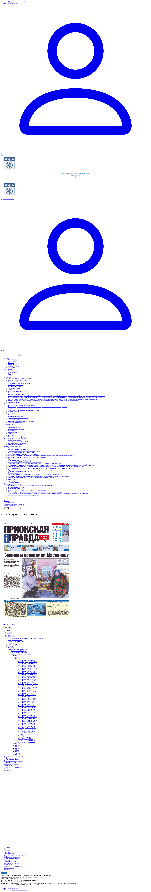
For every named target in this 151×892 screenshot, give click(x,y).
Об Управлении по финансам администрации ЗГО (23, 405)
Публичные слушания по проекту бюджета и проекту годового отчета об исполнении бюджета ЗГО (37, 407)
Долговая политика (13, 411)
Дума (9, 374)
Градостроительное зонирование (17, 443)
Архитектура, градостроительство (18, 441)
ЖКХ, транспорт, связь (14, 440)
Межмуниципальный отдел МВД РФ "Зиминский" (23, 454)
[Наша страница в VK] (2, 887)
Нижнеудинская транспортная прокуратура (21, 452)
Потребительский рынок (15, 386)
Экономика (7, 377)
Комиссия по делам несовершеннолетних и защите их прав (25, 426)
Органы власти (8, 369)
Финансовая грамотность (15, 422)
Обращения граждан (10, 861)
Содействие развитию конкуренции (18, 393)
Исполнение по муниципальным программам (21, 421)
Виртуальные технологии (19, 890)
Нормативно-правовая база (16, 416)
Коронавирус (12, 481)
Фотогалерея (11, 367)
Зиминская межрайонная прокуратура (19, 449)
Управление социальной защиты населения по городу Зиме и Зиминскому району (32, 470)
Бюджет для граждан (14, 419)
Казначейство (12, 413)
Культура (10, 433)
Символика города (13, 366)
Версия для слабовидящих (10, 3)
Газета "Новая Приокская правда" (14, 505)
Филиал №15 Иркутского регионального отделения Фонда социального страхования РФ (34, 463)
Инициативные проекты (11, 863)
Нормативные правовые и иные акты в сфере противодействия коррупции (30, 485)
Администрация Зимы (7, 199)
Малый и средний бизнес (15, 385)
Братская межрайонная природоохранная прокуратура (24, 451)
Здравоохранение (13, 432)
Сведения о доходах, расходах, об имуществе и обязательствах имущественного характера (35, 492)
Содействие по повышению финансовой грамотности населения (27, 448)
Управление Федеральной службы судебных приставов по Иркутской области (31, 477)
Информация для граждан (12, 446)
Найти (19, 355)
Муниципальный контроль (16, 444)
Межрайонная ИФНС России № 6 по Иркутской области (25, 462)
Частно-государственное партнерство (19, 383)
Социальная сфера (9, 424)
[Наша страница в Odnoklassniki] (1, 887)
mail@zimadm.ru (25, 2)
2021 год (6, 507)
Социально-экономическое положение (19, 378)
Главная (6, 501)
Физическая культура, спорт (16, 429)
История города (12, 359)
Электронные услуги (14, 402)
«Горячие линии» (13, 473)
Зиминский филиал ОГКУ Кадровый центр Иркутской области (27, 457)
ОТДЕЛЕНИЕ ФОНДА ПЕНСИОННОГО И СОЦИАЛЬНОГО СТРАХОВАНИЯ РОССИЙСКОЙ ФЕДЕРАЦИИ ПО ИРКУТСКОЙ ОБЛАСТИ (51, 465)
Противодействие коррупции (13, 484)
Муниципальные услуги (11, 858)
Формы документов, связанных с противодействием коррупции (27, 490)
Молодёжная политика (14, 427)
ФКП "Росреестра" (13, 479)
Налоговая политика (14, 415)
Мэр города (11, 370)
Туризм (10, 389)
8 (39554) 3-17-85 (11, 2)
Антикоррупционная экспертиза (17, 487)
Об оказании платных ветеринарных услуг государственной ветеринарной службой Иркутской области (39, 476)
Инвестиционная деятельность (17, 391)
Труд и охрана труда (14, 388)
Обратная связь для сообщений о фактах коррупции (23, 495)
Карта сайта (7, 869)
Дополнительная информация (13, 866)
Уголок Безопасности (14, 482)
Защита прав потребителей (16, 394)
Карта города (12, 361)
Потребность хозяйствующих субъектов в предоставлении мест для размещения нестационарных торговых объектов (43, 400)
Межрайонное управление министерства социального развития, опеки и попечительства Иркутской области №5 (41, 455)
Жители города (12, 364)
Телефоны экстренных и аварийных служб (20, 460)
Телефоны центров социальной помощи (20, 471)
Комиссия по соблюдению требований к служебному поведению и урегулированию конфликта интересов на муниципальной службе (48, 493)
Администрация (12, 372)
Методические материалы (15, 488)
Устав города (11, 363)
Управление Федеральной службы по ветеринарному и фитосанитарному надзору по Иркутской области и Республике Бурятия (46, 466)
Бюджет (10, 408)
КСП (9, 375)
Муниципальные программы (16, 381)
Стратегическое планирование (17, 380)
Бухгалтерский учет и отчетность (18, 418)
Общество (11, 435)
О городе (7, 358)
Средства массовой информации (17, 437)
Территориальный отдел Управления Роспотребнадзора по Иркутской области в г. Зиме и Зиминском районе (40, 468)
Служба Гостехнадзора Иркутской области (20, 459)
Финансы (7, 404)
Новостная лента (9, 868)
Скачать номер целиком (8, 624)
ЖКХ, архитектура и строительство (15, 438)
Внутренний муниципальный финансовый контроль (23, 410)
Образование (11, 430)
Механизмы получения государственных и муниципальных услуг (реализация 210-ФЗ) (34, 474)
